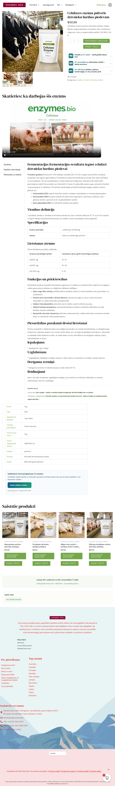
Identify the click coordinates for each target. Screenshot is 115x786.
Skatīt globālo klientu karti (45, 584)
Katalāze (32, 673)
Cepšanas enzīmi (8, 665)
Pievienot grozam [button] (12, 556)
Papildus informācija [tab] (12, 169)
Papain (31, 686)
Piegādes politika (95, 771)
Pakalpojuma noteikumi (68, 771)
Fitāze (31, 692)
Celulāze (80, 80)
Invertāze (32, 664)
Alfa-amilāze (34, 676)
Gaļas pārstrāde (7, 674)
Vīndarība (5, 683)
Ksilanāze (32, 695)
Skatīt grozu (101, 5)
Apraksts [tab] (7, 164)
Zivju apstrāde (7, 686)
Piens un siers (6, 671)
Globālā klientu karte (24, 648)
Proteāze (32, 670)
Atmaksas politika (83, 771)
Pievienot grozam (96, 41)
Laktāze (32, 680)
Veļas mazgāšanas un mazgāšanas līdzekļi (10, 679)
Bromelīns (33, 683)
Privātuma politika (54, 771)
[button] (38, 4)
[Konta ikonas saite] (110, 5)
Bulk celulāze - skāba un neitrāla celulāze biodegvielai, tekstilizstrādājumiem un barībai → (65, 392)
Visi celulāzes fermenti (13, 599)
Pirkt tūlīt (92, 47)
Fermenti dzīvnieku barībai (93, 80)
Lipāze (31, 689)
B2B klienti (58, 584)
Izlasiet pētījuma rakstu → (19, 485)
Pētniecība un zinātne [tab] (12, 174)
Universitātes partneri (71, 584)
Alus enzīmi (5, 668)
